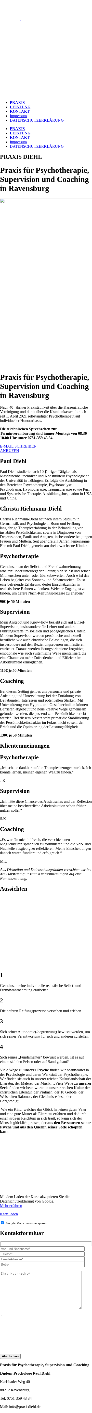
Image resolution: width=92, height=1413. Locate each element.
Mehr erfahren (11, 1206)
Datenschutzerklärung (17, 1347)
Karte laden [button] (9, 1214)
